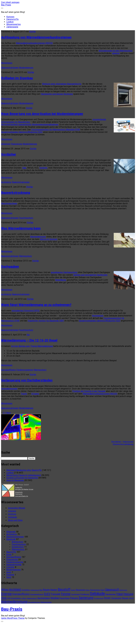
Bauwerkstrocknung (15, 192)
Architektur (6, 182)
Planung (74, 598)
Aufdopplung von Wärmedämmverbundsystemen (36, 37)
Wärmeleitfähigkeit (34, 602)
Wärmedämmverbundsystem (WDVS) (100, 393)
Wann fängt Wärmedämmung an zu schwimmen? (36, 305)
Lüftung (24, 598)
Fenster (66, 594)
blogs (9, 554)
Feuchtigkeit (75, 594)
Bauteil (73, 590)
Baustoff (64, 589)
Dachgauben (10, 266)
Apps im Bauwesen (15, 480)
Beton (88, 590)
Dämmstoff (112, 589)
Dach (103, 590)
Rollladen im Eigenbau (17, 78)
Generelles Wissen (16, 508)
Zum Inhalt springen (10, 2)
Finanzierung (16, 144)
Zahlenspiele (12, 27)
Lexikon (10, 22)
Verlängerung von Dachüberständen (26, 380)
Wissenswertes (13, 24)
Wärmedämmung (38, 236)
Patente (10, 574)
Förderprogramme (24, 370)
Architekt (15, 589)
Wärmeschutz (25, 256)
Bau (41, 590)
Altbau (4, 589)
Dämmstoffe (12, 19)
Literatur (12, 511)
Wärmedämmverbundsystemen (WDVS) (34, 43)
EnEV (47, 594)
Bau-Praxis (6, 5)
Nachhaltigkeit (43, 598)
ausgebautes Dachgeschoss (64, 272)
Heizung (128, 594)
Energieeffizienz (8, 370)
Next (8, 412)
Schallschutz (18, 547)
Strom (107, 597)
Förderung (84, 594)
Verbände (12, 517)
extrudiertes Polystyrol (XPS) (25, 310)
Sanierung (86, 598)
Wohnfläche (60, 280)
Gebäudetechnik (14, 564)
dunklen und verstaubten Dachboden (90, 275)
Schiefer (43, 168)
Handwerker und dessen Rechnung (57, 94)
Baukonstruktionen (9, 67)
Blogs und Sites (15, 520)
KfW (9, 598)
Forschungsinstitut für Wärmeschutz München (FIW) (55, 129)
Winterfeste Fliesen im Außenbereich (23, 475)
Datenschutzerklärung (124, 444)
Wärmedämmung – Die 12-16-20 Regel (29, 340)
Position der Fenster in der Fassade (88, 391)
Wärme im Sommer (48, 239)
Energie (6, 594)
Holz (4, 597)
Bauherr (53, 589)
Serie (8, 577)
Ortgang (35, 393)
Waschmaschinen (9, 203)
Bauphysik (11, 539)
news (8, 572)
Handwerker (110, 594)
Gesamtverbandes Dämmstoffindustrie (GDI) (21, 132)
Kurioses (10, 16)
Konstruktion (16, 598)
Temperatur (116, 598)
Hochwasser (97, 315)
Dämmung (123, 590)
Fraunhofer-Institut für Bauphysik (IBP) (46, 320)
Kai (28, 334)
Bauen (46, 589)
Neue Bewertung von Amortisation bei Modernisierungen (42, 114)
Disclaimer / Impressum (123, 442)
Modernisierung (26, 67)
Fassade (55, 594)
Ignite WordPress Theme (13, 618)
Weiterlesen (6, 63)
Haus (119, 594)
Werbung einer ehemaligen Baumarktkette (61, 84)
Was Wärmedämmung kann (21, 228)
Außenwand (34, 590)
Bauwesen (80, 590)
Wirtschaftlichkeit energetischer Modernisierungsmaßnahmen (29, 124)
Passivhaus (64, 598)
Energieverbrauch (37, 594)
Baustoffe (11, 552)
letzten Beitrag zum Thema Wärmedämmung (32, 346)
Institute (12, 514)
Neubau (54, 597)
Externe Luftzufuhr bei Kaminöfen (22, 477)
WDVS (131, 598)
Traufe (24, 393)
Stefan (32, 31)
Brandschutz (17, 542)
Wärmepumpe (46, 602)
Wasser (125, 598)
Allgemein (5, 144)
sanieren (116, 53)
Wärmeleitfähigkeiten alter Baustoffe (24, 470)
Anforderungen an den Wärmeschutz (116, 50)
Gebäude (97, 593)
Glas (24, 168)
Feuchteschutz (26, 218)
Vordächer (8, 154)
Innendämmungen (9, 388)
